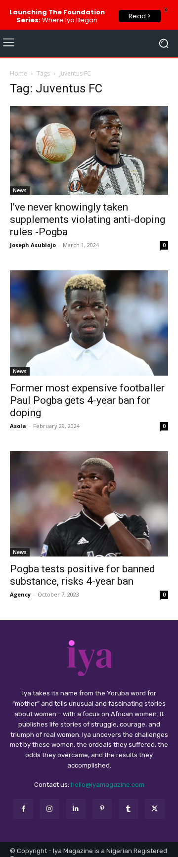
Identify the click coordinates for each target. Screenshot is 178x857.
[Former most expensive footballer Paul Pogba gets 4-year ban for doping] (89, 323)
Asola (18, 425)
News (20, 190)
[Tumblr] (128, 808)
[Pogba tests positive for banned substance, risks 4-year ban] (89, 504)
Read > (140, 16)
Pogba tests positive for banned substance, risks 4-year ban (82, 575)
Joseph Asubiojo (33, 245)
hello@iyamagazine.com (107, 784)
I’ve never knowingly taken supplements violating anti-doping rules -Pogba (87, 219)
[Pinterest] (102, 808)
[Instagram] (49, 808)
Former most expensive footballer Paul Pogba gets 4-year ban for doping (87, 400)
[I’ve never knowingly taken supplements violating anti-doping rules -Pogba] (89, 150)
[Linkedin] (76, 808)
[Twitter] (154, 808)
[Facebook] (23, 808)
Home (18, 73)
